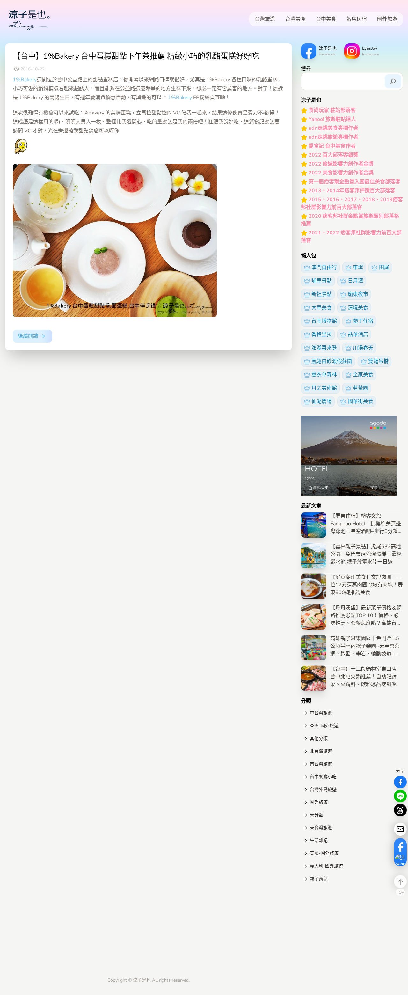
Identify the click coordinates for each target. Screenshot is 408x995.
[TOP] (400, 881)
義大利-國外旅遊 (326, 866)
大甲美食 (321, 307)
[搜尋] (393, 81)
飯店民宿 (356, 19)
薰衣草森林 (324, 374)
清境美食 (358, 307)
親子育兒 (319, 879)
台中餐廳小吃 (323, 777)
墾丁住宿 (363, 321)
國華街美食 (360, 401)
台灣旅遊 (265, 19)
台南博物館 (324, 321)
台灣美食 (295, 19)
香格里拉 (321, 334)
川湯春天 (363, 347)
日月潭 (355, 280)
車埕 (358, 267)
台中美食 (326, 19)
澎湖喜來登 (324, 347)
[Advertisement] (352, 931)
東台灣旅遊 (321, 828)
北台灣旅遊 (321, 751)
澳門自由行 (324, 267)
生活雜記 (319, 840)
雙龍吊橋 (378, 361)
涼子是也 (142, 980)
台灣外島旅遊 (323, 789)
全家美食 (363, 374)
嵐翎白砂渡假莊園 (331, 361)
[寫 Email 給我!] (400, 829)
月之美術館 (324, 388)
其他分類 (319, 738)
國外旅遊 (387, 19)
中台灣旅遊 (321, 713)
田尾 (384, 267)
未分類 (316, 815)
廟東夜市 (358, 294)
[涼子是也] (29, 19)
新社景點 (321, 294)
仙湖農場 (321, 401)
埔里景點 (321, 280)
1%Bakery (25, 79)
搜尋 (306, 68)
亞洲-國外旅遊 (324, 726)
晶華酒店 (358, 334)
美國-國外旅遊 (324, 853)
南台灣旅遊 (321, 764)
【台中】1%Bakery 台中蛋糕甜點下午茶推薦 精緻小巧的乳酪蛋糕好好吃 (136, 56)
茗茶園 (360, 388)
